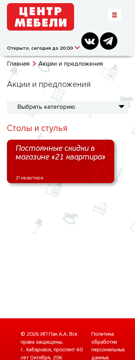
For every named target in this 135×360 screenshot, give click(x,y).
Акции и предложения (70, 63)
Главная (18, 63)
